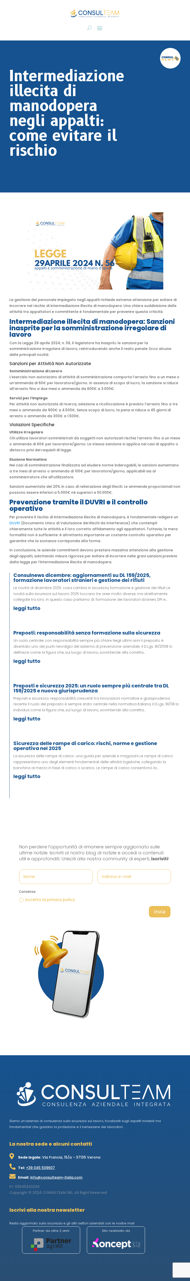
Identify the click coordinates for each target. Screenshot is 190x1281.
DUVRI (14, 523)
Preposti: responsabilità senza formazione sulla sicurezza (86, 632)
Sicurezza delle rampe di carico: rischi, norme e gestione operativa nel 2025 (85, 746)
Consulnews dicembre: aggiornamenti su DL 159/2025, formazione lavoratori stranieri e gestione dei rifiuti (82, 578)
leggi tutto (26, 608)
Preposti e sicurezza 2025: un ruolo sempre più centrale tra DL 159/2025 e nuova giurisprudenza (91, 688)
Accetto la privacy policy (50, 900)
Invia (160, 911)
